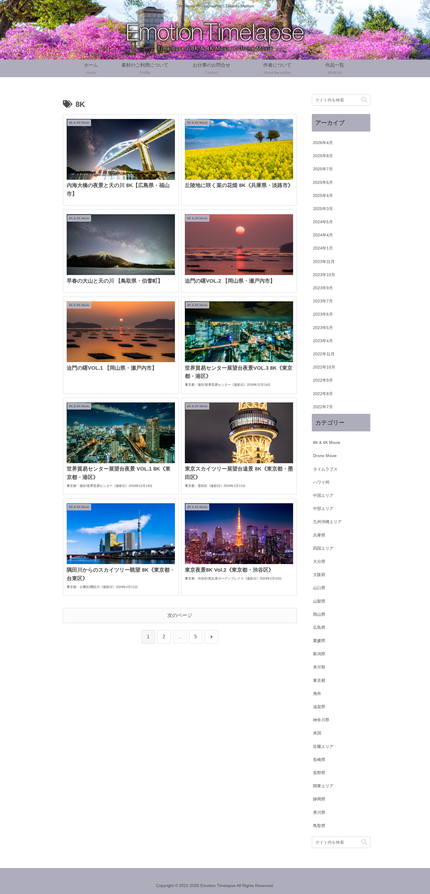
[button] (364, 99)
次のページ (179, 615)
